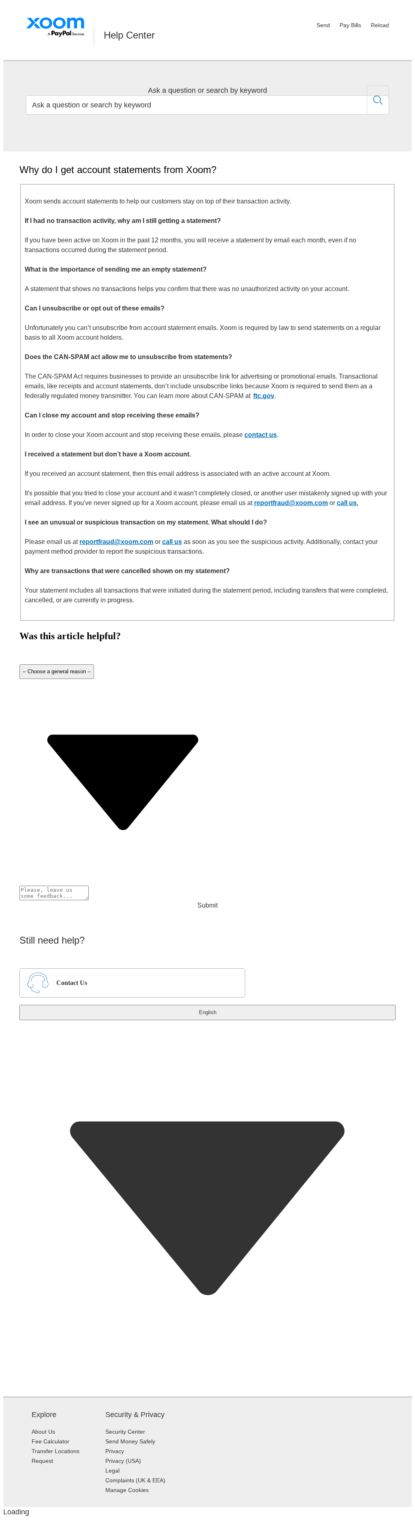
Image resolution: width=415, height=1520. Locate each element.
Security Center (125, 1431)
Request (42, 1461)
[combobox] (207, 105)
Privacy (114, 1451)
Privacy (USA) (123, 1461)
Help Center (129, 35)
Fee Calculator (50, 1441)
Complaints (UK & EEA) (135, 1480)
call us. (347, 502)
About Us (43, 1431)
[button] (19, 643)
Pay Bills (350, 25)
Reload (380, 25)
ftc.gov (263, 395)
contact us (260, 434)
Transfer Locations (55, 1451)
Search (378, 100)
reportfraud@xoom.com (291, 502)
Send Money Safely (130, 1441)
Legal (112, 1470)
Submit (207, 905)
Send (323, 25)
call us (172, 541)
